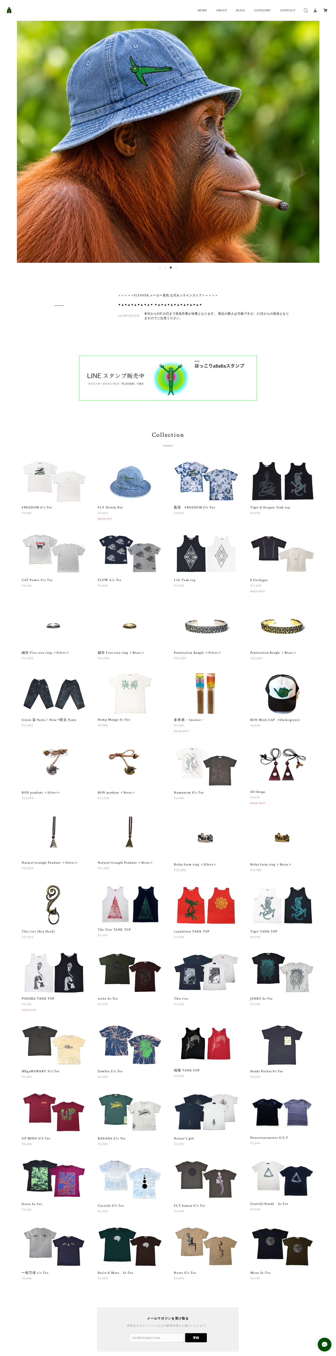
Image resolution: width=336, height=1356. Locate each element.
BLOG (240, 10)
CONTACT (288, 10)
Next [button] (312, 121)
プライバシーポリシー (55, 1331)
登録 (196, 1297)
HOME (202, 10)
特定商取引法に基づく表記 (88, 1331)
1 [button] (160, 227)
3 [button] (171, 227)
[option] (168, 121)
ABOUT (221, 10)
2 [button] (165, 227)
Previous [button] (23, 121)
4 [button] (176, 227)
